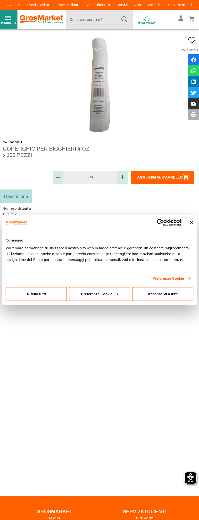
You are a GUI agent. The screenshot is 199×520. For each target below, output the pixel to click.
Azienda (14, 5)
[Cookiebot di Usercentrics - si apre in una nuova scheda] (160, 222)
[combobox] (98, 19)
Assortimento (99, 5)
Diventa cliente (68, 5)
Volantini (155, 5)
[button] (58, 177)
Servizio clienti (180, 5)
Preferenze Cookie (168, 278)
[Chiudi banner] (191, 222)
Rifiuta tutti (36, 294)
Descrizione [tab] (16, 196)
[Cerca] (124, 19)
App (138, 5)
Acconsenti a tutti (163, 294)
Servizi (122, 5)
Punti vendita (38, 5)
